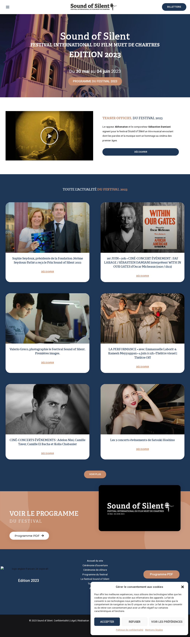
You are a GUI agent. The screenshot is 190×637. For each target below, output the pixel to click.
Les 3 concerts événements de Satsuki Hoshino (142, 440)
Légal (73, 620)
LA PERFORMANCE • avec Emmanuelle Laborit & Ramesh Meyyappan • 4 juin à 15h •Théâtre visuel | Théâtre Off (142, 353)
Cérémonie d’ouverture (95, 565)
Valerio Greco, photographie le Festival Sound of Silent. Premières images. (48, 351)
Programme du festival (95, 574)
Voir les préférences (166, 621)
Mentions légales (154, 630)
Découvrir (47, 271)
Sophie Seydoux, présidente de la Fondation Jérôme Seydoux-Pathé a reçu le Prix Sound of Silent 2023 (47, 260)
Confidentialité (61, 620)
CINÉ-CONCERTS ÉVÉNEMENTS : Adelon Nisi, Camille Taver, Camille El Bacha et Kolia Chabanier (47, 442)
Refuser (134, 621)
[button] (182, 587)
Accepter (107, 621)
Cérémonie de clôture (95, 569)
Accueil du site (95, 560)
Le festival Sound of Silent (95, 578)
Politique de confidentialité (129, 630)
